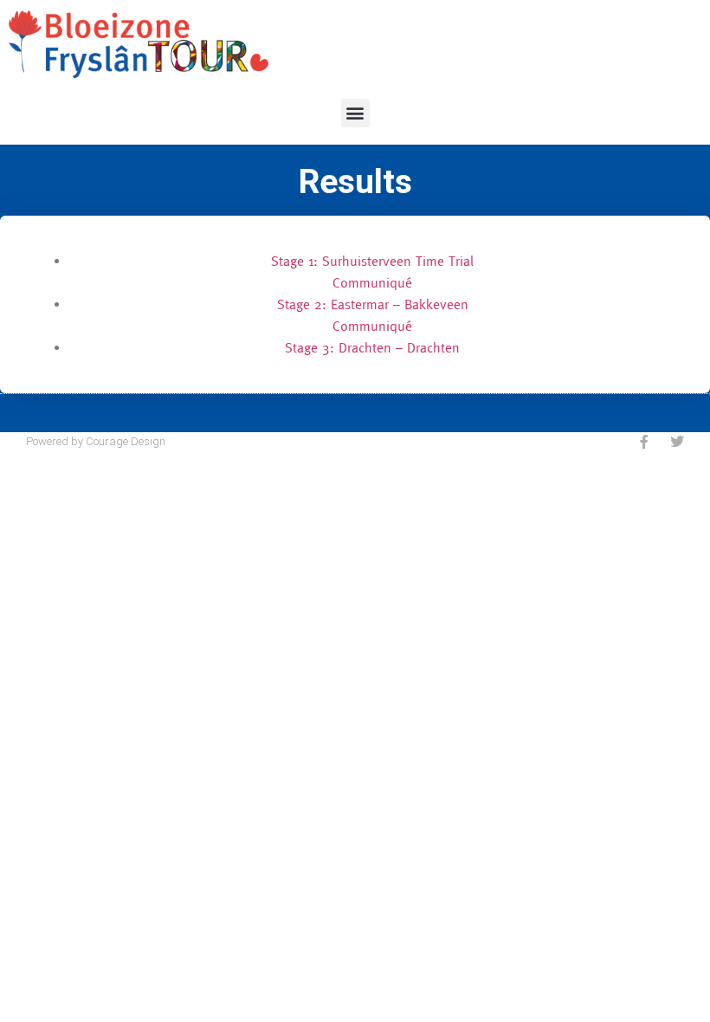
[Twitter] (677, 442)
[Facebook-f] (644, 442)
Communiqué (372, 282)
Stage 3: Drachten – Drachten (372, 347)
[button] (355, 113)
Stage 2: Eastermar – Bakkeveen (372, 304)
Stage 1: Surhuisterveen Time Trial (372, 260)
